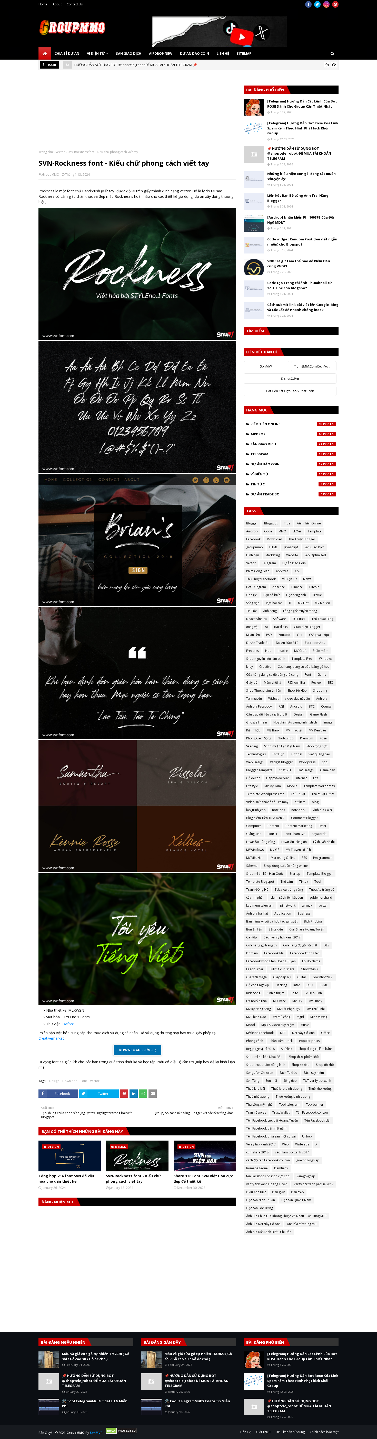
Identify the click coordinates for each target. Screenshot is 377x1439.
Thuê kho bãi (255, 1088)
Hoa (268, 650)
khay (249, 666)
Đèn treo (297, 1192)
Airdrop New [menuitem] (160, 53)
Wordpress (307, 762)
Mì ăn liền (253, 635)
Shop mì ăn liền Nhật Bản (264, 1057)
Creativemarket (51, 1038)
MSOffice (279, 1001)
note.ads (278, 810)
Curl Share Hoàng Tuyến (306, 929)
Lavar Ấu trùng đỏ (294, 842)
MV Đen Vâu (317, 730)
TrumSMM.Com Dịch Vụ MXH (315, 366)
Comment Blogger (304, 818)
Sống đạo (253, 603)
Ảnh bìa (321, 698)
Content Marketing (298, 826)
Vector (60, 152)
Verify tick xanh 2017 (261, 1144)
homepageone (257, 1168)
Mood (250, 1025)
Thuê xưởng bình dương (293, 1096)
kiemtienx (281, 1168)
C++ (300, 635)
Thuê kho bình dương (286, 1088)
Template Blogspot (260, 881)
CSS (297, 571)
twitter (323, 905)
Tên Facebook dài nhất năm (266, 1128)
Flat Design (306, 770)
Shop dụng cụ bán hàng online (286, 865)
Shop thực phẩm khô (304, 1057)
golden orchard (320, 897)
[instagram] (326, 4)
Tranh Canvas (256, 1112)
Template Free (302, 658)
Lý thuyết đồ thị (324, 842)
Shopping (320, 690)
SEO (330, 682)
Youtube (284, 635)
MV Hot (303, 603)
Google (251, 595)
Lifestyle (252, 786)
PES (304, 857)
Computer (253, 826)
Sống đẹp (290, 1080)
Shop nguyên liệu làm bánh (265, 658)
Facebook (253, 539)
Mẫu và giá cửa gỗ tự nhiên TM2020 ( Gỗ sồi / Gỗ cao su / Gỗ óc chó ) (95, 1356)
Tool (317, 881)
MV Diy (297, 1001)
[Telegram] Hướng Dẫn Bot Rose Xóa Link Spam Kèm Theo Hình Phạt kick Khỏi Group (302, 128)
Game (322, 674)
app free (282, 571)
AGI (281, 706)
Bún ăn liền (254, 929)
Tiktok (303, 881)
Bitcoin (314, 587)
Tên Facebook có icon (312, 1112)
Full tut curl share (282, 969)
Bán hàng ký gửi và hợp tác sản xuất (271, 921)
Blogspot (270, 523)
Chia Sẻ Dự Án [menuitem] (67, 53)
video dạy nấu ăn (297, 698)
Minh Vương (318, 1017)
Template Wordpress (319, 786)
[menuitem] (44, 53)
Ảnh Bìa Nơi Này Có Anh (263, 1224)
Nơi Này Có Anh (303, 1033)
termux (307, 905)
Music (305, 1025)
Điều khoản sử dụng (290, 1432)
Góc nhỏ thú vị (323, 977)
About (57, 4)
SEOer (297, 531)
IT (290, 603)
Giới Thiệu (263, 1432)
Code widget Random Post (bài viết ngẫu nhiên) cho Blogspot (302, 242)
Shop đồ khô (325, 1064)
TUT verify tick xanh (317, 1080)
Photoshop (285, 738)
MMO (282, 531)
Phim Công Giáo (258, 571)
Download (69, 1081)
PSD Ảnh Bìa (296, 682)
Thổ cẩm (287, 881)
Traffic (317, 595)
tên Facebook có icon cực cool (268, 1176)
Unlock (307, 1136)
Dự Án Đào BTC (287, 643)
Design (54, 1081)
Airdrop (286, 434)
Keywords (319, 834)
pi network (287, 905)
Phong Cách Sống (258, 738)
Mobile (292, 786)
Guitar (301, 977)
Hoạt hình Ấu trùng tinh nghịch (295, 722)
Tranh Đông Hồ (257, 889)
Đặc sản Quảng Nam (296, 1200)
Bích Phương (313, 921)
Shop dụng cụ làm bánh (316, 1049)
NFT (283, 1033)
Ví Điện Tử (286, 474)
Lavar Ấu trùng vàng (260, 842)
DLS (326, 945)
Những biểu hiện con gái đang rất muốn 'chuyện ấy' (301, 176)
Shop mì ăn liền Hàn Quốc (264, 873)
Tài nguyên (254, 698)
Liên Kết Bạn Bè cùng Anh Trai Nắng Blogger (298, 198)
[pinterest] (335, 4)
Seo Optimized (315, 555)
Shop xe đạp (301, 1064)
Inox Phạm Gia (295, 834)
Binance (297, 587)
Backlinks (280, 627)
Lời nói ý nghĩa (256, 1001)
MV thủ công (281, 1017)
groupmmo (254, 547)
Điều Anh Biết (256, 1192)
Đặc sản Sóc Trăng (259, 1208)
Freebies (252, 650)
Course (326, 706)
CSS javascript (319, 635)
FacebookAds (315, 643)
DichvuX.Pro (290, 378)
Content (273, 826)
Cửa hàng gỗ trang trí (261, 945)
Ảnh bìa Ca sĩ (322, 810)
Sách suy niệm (314, 1072)
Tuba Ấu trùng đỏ (321, 889)
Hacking (281, 985)
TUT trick (298, 619)
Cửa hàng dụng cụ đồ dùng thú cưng (272, 674)
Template (315, 531)
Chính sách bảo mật (324, 1432)
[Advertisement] (137, 114)
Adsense (278, 587)
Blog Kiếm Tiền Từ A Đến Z (265, 818)
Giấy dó (251, 682)
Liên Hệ (245, 1432)
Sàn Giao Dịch (286, 444)
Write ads (302, 1144)
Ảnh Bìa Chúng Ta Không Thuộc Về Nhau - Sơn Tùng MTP (286, 1216)
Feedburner (254, 969)
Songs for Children (259, 1072)
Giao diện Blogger (307, 627)
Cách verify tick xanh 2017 (282, 937)
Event (322, 826)
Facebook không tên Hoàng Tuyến (271, 961)
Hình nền (252, 555)
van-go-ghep (306, 1176)
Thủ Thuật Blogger (302, 539)
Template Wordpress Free (265, 794)
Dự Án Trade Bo (286, 494)
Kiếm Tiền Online (286, 424)
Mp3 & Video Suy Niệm (277, 1025)
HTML (273, 547)
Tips (287, 523)
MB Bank (273, 730)
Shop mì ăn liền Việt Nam (282, 746)
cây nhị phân (255, 897)
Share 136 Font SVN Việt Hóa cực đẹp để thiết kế (203, 1178)
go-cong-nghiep (307, 1160)
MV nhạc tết (294, 730)
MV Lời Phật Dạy (288, 1009)
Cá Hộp (251, 937)
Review (316, 682)
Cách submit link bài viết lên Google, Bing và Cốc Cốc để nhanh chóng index (303, 307)
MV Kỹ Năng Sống (258, 1009)
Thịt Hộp (278, 754)
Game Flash (318, 714)
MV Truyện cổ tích (298, 850)
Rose (323, 738)
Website (292, 555)
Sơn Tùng (252, 1080)
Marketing (272, 555)
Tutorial (296, 754)
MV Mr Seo (322, 603)
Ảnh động (270, 611)
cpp (325, 762)
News (307, 579)
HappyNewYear (277, 778)
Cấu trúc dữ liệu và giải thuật (266, 714)
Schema (251, 865)
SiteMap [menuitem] (244, 53)
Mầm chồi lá (272, 682)
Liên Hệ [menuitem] (223, 53)
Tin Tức (286, 484)
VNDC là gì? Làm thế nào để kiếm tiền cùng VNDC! (298, 263)
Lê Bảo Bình (313, 993)
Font (84, 1081)
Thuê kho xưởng (320, 1088)
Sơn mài (271, 1080)
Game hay (327, 770)
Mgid (300, 1017)
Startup (295, 873)
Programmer (322, 857)
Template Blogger (320, 873)
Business (303, 913)
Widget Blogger (281, 762)
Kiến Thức (253, 730)
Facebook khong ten (305, 953)
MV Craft (300, 650)
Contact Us (75, 4)
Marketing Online (283, 857)
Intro (296, 985)
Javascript (291, 547)
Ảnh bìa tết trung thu (301, 1224)
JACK (310, 985)
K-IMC (324, 985)
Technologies (256, 754)
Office (325, 1033)
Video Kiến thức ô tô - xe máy (267, 802)
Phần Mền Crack (281, 1041)
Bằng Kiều (276, 929)
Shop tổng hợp (317, 746)
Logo (294, 993)
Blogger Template (259, 770)
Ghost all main (256, 722)
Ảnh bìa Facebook (259, 706)
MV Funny (315, 1001)
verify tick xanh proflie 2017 (314, 1184)
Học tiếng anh (296, 595)
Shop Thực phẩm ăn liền (263, 690)
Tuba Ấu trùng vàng (289, 889)
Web (285, 1144)
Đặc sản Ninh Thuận (260, 1200)
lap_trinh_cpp (256, 810)
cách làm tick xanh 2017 (292, 1152)
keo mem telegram (260, 905)
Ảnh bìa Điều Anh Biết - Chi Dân (268, 1232)
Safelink (286, 1049)
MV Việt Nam (255, 857)
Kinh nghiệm (275, 993)
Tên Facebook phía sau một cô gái (271, 1136)
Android (296, 706)
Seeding (252, 746)
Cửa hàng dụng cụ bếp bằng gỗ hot (303, 666)
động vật (252, 627)
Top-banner (314, 1104)
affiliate (300, 802)
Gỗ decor (253, 778)
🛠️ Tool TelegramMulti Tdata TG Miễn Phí (138, 64)
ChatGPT (285, 770)
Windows (325, 658)
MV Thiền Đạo (256, 1017)
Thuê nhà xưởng (257, 1096)
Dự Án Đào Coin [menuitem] (194, 53)
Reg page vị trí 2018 (260, 1049)
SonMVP (266, 366)
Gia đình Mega (256, 977)
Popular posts (309, 1041)
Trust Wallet (281, 1112)
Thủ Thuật (298, 794)
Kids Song (253, 993)
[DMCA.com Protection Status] (121, 1433)
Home (42, 4)
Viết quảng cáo (319, 754)
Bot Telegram (256, 587)
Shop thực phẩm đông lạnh (265, 1064)
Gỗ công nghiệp (257, 985)
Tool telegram (289, 1104)
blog (315, 802)
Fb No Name (311, 961)
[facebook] (308, 4)
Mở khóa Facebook (260, 1033)
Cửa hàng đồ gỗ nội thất (300, 945)
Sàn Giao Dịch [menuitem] (128, 53)
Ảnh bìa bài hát (257, 913)
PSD (269, 635)
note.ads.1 (299, 810)
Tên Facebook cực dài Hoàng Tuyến (272, 1120)
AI (266, 627)
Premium (306, 738)
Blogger (252, 523)
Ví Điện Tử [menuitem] (96, 53)
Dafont (68, 1023)
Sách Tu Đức (288, 1072)
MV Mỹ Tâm (272, 786)
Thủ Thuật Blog (322, 619)
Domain (252, 953)
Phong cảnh (254, 1041)
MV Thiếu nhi (315, 1009)
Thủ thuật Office (323, 794)
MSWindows (255, 850)
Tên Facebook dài (317, 1120)
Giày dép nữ (282, 977)
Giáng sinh (253, 834)
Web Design (255, 762)
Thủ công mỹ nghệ (259, 1104)
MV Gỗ (274, 850)
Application (282, 913)
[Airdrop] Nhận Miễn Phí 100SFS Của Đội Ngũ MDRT (300, 220)
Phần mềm (320, 650)
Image (327, 722)
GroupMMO (50, 174)
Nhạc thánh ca (256, 619)
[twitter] (317, 4)
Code (268, 531)
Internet (301, 778)
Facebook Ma (274, 953)
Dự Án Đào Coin (286, 464)
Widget (273, 698)
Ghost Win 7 (309, 969)
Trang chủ (45, 152)
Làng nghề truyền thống (300, 611)
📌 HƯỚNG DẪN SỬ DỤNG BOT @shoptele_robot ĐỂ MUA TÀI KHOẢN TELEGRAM (299, 153)
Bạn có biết (271, 595)
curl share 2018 (257, 1152)
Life (315, 778)
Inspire (283, 650)
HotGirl (273, 834)
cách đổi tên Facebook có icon (268, 1160)
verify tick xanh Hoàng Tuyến (266, 1184)
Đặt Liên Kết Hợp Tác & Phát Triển (290, 391)
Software (279, 619)
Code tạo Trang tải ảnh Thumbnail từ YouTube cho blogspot (299, 285)
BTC (312, 706)
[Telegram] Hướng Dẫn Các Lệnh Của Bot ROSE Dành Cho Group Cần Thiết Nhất (302, 104)
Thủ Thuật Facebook (261, 579)
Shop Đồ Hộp (297, 690)
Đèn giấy (278, 1192)
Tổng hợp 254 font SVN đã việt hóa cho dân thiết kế (66, 1178)
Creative (265, 666)
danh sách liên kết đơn (287, 897)
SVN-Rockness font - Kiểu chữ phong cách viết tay (133, 1178)
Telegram (286, 454)
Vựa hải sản (274, 603)
